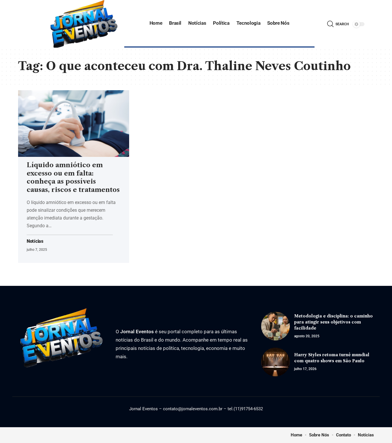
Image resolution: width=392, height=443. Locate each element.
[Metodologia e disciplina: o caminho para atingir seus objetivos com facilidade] (275, 326)
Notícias (35, 241)
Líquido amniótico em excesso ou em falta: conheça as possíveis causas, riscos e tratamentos (73, 177)
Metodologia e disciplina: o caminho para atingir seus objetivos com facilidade (333, 322)
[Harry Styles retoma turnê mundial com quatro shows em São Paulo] (275, 362)
